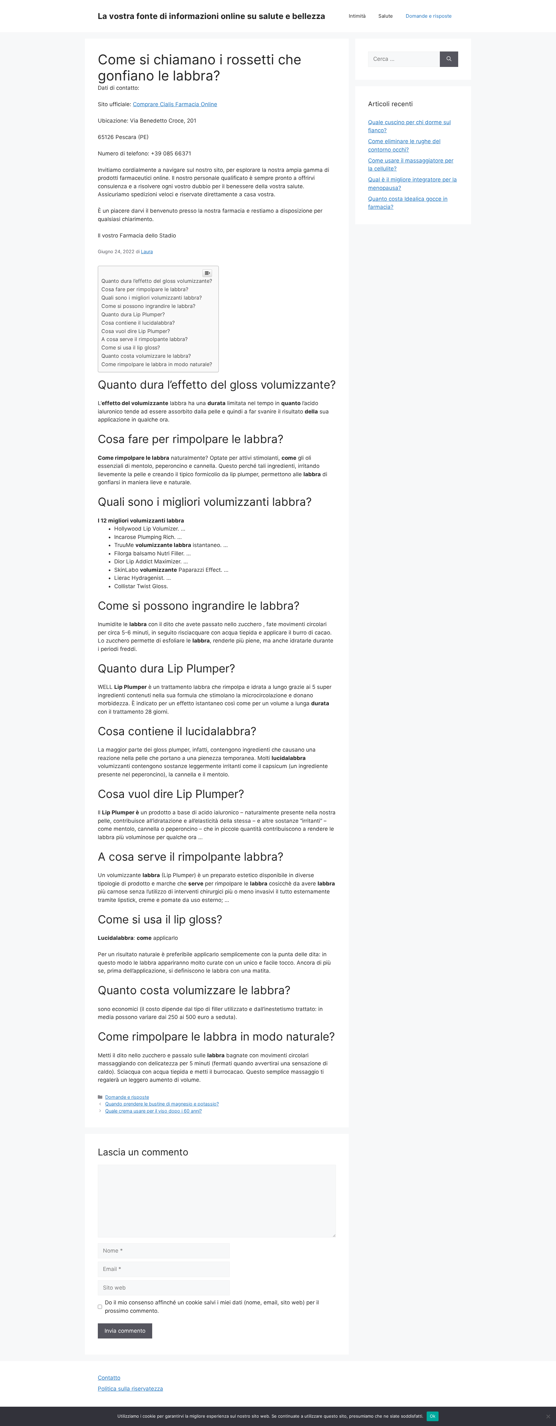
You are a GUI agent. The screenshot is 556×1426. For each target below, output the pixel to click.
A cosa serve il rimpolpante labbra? (144, 339)
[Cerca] (449, 59)
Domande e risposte (429, 16)
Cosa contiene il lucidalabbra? (138, 322)
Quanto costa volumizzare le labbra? (146, 356)
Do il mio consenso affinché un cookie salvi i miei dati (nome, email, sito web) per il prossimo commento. (212, 1306)
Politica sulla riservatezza (130, 1388)
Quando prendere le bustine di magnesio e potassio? (162, 1104)
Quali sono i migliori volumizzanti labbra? (151, 297)
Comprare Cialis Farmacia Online (175, 104)
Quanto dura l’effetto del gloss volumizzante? (156, 281)
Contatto (109, 1378)
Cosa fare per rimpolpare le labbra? (144, 289)
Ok (433, 1416)
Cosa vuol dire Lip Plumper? (135, 331)
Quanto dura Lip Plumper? (133, 314)
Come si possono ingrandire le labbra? (148, 306)
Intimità (357, 16)
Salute (385, 16)
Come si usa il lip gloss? (130, 347)
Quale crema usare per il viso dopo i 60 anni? (153, 1111)
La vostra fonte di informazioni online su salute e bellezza (211, 16)
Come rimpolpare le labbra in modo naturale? (156, 364)
